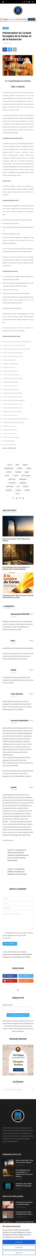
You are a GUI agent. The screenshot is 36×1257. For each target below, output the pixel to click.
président (22, 479)
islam (7, 475)
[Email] (23, 498)
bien (17, 464)
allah (10, 464)
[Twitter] (10, 49)
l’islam (15, 475)
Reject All (19, 1253)
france (9, 472)
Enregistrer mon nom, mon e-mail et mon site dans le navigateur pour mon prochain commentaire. (17, 935)
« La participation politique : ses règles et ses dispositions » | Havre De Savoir (17, 871)
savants (9, 490)
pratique (12, 479)
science (18, 490)
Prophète (12, 483)
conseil (19, 468)
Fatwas (5, 28)
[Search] (33, 2)
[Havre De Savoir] (18, 10)
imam (26, 472)
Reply (32, 614)
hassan (18, 472)
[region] (18, 1240)
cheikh (25, 464)
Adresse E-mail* (7, 1005)
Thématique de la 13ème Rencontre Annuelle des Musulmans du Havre (17, 596)
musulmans (26, 475)
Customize (19, 1247)
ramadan (23, 483)
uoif (17, 493)
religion (10, 486)
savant (25, 486)
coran (28, 468)
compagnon (8, 468)
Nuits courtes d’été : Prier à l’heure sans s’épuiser (16, 540)
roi (18, 486)
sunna (27, 490)
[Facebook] (4, 49)
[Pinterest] (19, 498)
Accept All (19, 1242)
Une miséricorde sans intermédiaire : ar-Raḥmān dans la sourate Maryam (16, 568)
